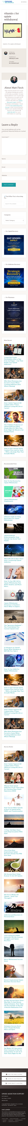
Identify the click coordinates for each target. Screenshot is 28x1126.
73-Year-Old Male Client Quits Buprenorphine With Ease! (13, 831)
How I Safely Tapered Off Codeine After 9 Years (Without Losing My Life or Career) (13, 405)
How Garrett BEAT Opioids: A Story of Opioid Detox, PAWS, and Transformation (13, 809)
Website (4, 175)
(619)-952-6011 (11, 112)
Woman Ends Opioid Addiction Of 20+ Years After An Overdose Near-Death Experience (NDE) (14, 788)
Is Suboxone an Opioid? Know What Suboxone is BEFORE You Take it (12, 649)
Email (3, 167)
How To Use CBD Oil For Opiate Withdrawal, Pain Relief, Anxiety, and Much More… (12, 583)
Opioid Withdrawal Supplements (10, 500)
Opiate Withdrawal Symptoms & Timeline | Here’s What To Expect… (12, 604)
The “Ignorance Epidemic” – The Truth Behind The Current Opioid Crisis (13, 627)
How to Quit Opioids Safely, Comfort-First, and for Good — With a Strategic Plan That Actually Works (14, 451)
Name (4, 158)
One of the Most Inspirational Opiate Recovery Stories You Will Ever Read (13, 852)
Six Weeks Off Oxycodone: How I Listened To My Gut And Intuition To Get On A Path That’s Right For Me (13, 1050)
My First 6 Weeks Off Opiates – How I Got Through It (11, 896)
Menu (25, 2)
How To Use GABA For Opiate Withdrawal (11, 670)
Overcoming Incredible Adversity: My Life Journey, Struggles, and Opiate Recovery (13, 938)
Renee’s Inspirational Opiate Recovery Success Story (13, 981)
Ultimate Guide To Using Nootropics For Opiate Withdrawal (12, 518)
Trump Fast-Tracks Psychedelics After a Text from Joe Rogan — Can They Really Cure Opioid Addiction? (13, 361)
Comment (5, 137)
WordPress (10, 1105)
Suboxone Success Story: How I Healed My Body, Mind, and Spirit (12, 1027)
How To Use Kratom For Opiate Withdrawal (12, 482)
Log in (14, 1105)
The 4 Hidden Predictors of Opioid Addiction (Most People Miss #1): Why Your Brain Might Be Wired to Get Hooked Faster (14, 428)
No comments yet (14, 63)
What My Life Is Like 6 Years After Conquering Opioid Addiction (13, 560)
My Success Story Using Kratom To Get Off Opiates (13, 875)
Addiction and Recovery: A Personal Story (13, 916)
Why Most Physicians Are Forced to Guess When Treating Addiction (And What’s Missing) (13, 383)
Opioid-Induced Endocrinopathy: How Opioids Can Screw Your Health (12, 538)
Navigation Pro (13, 1104)
